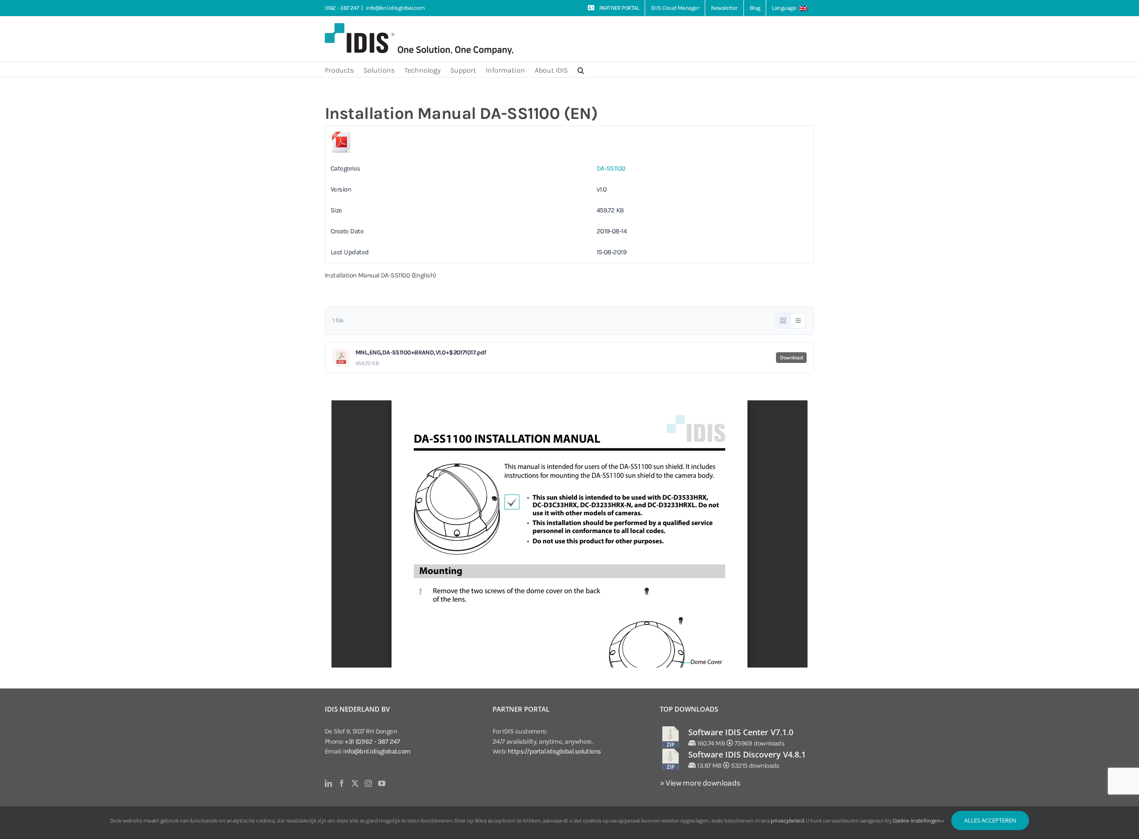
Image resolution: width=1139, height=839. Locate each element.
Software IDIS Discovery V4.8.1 (747, 754)
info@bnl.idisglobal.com (395, 7)
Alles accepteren (990, 820)
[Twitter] (354, 783)
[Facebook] (341, 783)
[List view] (798, 321)
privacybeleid (787, 820)
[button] (581, 69)
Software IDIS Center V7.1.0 (740, 732)
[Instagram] (368, 783)
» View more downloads (700, 783)
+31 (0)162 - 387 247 (372, 741)
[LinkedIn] (328, 783)
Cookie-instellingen (917, 820)
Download (791, 357)
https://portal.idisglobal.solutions (554, 751)
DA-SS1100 (611, 168)
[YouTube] (381, 783)
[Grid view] (783, 321)
